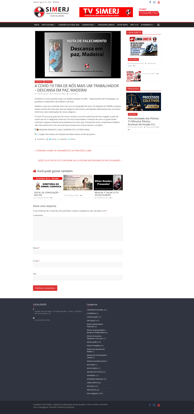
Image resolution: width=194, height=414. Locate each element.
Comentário (38, 215)
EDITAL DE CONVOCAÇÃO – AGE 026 (47, 193)
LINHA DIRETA (133, 59)
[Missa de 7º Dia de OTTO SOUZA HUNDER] (108, 176)
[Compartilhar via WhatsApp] (62, 139)
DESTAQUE (39, 82)
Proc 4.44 (134, 25)
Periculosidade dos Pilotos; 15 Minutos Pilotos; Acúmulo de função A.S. (143, 121)
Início (36, 25)
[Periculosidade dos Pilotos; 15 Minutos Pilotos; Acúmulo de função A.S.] (143, 94)
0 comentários (73, 94)
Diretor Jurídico (92, 342)
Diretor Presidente (93, 346)
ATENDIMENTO (147, 25)
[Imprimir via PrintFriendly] (71, 139)
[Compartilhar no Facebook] (40, 139)
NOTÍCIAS (48, 82)
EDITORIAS (91, 365)
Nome (36, 248)
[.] (78, 176)
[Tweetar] (52, 139)
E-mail (36, 261)
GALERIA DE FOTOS (94, 372)
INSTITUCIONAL (48, 25)
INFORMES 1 (91, 375)
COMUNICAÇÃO (88, 25)
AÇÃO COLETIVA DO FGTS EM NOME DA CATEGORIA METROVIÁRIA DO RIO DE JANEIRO (80, 160)
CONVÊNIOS (91, 313)
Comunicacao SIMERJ (59, 94)
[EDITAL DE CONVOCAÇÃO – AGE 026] (47, 176)
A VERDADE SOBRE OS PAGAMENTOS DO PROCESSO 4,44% (62, 150)
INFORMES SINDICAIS (95, 379)
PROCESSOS (132, 114)
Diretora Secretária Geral (96, 361)
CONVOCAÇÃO (92, 317)
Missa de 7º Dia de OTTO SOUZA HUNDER (107, 193)
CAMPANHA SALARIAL (95, 310)
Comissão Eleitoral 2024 (68, 25)
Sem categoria (92, 393)
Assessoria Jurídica (106, 25)
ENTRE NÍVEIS (122, 25)
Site (34, 274)
